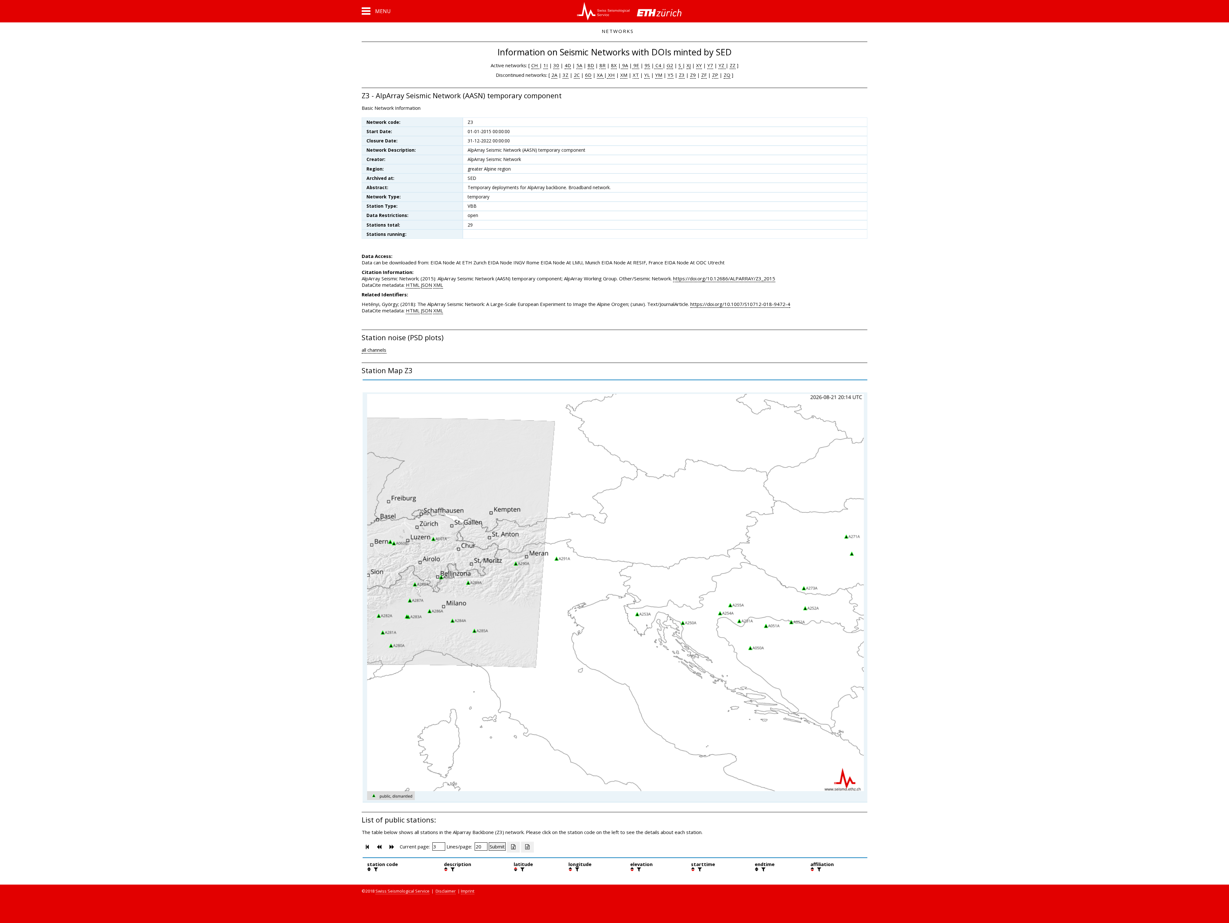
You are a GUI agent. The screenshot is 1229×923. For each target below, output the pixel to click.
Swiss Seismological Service (402, 891)
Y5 (670, 75)
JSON (426, 285)
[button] (376, 11)
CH (535, 65)
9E (635, 65)
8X (614, 65)
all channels (374, 350)
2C (577, 75)
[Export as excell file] (513, 847)
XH (611, 75)
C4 (658, 65)
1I (545, 65)
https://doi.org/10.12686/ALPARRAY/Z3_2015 (724, 278)
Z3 (682, 75)
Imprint (467, 891)
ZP (715, 75)
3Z (565, 75)
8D (591, 65)
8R (602, 65)
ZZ (732, 65)
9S (647, 65)
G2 (670, 65)
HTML (413, 285)
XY (699, 65)
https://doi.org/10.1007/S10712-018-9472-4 (740, 304)
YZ (722, 65)
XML (438, 285)
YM (658, 75)
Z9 (693, 75)
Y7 (710, 65)
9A (624, 65)
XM (623, 75)
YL (647, 75)
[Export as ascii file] (527, 847)
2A (554, 75)
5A (579, 65)
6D (588, 75)
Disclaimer (446, 891)
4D (568, 65)
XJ (689, 65)
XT (636, 75)
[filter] (375, 869)
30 (556, 65)
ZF (704, 75)
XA (600, 75)
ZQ (727, 75)
